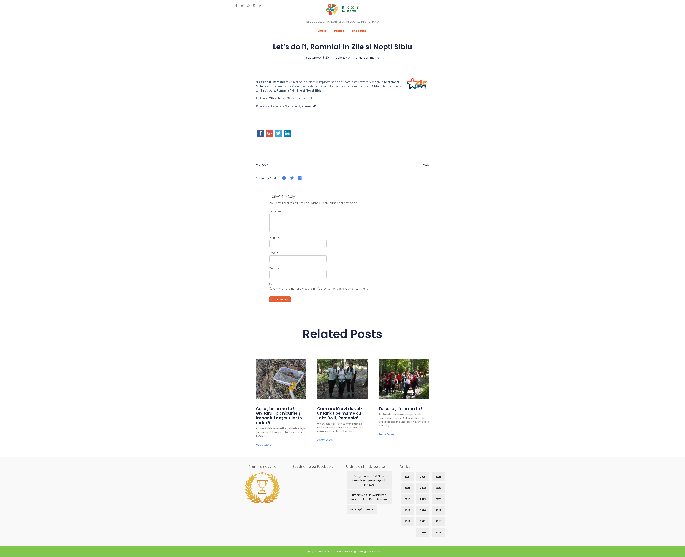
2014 (438, 521)
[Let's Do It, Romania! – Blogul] (342, 14)
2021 (407, 487)
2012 (407, 521)
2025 (423, 476)
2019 (423, 499)
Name (274, 238)
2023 (438, 487)
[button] (284, 178)
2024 (407, 476)
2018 (407, 499)
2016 (423, 510)
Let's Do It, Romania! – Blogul (341, 551)
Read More (264, 444)
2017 (438, 510)
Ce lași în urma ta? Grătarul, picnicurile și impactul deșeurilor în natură (279, 416)
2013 (423, 521)
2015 (407, 510)
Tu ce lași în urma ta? (400, 408)
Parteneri (359, 31)
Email (273, 253)
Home (322, 31)
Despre (339, 31)
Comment (276, 211)
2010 (423, 532)
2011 (438, 532)
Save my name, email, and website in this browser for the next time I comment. (318, 289)
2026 (438, 476)
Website (274, 268)
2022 (423, 487)
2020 (438, 499)
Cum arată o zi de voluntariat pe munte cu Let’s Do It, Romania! (340, 413)
